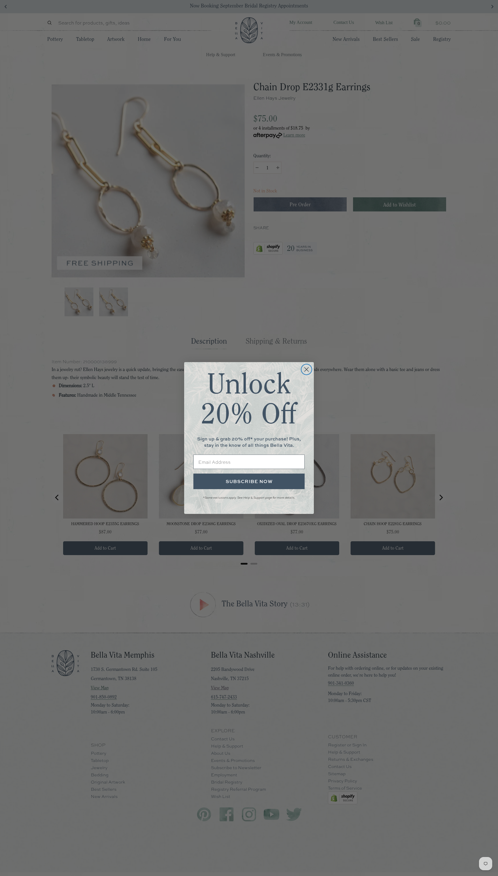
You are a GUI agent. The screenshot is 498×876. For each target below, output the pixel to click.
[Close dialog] (306, 369)
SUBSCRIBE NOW (249, 481)
